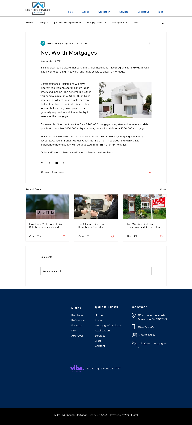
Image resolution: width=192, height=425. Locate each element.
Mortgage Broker (120, 22)
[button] (162, 22)
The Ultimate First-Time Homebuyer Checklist (91, 226)
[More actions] (150, 43)
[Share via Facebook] (41, 162)
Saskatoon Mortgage (50, 152)
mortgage (43, 22)
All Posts (29, 22)
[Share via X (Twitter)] (49, 162)
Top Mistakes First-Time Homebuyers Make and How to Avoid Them (143, 226)
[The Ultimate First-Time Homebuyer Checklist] (96, 206)
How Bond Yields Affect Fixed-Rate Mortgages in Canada (47, 226)
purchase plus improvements (67, 22)
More (136, 22)
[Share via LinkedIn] (56, 162)
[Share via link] (64, 162)
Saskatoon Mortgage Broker (101, 152)
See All (163, 189)
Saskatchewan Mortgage (74, 152)
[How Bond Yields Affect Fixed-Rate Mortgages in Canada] (47, 206)
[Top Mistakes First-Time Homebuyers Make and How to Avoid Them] (144, 206)
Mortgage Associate (96, 22)
